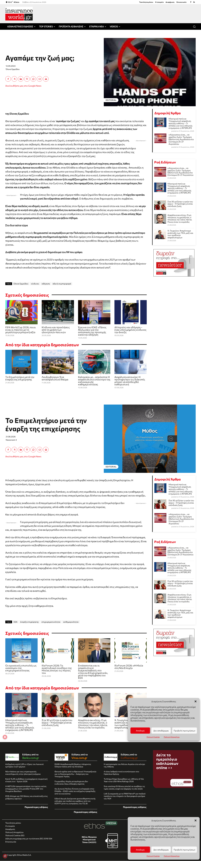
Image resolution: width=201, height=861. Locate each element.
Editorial (111, 100)
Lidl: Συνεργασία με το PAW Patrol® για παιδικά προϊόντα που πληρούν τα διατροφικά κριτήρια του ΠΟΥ (124, 796)
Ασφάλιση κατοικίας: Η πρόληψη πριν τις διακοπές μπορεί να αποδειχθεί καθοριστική (129, 380)
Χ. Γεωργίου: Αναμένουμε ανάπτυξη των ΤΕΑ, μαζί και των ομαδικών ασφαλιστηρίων (180, 234)
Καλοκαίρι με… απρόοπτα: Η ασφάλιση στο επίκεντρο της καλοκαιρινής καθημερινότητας (94, 380)
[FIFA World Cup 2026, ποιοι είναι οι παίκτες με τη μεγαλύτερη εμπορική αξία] (21, 312)
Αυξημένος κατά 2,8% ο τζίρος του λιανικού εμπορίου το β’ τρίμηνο (24, 765)
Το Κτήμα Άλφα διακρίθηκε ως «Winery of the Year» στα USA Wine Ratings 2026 (124, 780)
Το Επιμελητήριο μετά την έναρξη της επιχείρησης (19, 378)
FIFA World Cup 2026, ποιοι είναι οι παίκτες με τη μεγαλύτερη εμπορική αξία (20, 330)
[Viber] (27, 79)
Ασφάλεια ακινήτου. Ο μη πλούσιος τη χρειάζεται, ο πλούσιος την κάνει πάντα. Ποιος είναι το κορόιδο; (180, 218)
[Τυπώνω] (46, 79)
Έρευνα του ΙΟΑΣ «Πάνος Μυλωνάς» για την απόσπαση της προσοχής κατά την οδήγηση (92, 331)
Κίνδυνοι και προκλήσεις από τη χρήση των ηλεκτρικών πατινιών (56, 330)
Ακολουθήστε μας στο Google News (23, 85)
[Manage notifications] (5, 856)
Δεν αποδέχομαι (161, 849)
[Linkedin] (194, 2)
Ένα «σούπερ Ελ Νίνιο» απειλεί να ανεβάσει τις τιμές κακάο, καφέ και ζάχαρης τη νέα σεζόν (124, 787)
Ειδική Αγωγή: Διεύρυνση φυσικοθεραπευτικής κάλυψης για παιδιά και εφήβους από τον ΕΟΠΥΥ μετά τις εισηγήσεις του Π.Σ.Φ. (75, 801)
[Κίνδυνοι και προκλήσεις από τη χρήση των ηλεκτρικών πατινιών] (58, 312)
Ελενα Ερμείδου (21, 283)
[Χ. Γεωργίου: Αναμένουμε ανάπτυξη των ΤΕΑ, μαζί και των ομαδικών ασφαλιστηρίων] (160, 234)
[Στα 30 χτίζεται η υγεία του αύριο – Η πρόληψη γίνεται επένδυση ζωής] (160, 205)
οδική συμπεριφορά (62, 283)
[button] (195, 820)
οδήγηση (46, 283)
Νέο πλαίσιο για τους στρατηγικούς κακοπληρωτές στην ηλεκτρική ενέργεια (23, 772)
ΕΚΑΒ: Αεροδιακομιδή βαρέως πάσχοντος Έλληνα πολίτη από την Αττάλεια (73, 765)
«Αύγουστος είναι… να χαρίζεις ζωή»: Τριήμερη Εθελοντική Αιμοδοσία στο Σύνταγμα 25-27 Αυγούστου (181, 139)
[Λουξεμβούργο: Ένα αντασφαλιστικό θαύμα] (58, 362)
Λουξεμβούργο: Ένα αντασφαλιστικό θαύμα (55, 378)
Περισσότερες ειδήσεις (36, 807)
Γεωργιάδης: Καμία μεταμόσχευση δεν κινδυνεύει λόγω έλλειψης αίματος (71, 782)
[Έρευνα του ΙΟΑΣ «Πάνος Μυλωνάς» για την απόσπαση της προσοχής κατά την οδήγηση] (94, 312)
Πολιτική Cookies (153, 856)
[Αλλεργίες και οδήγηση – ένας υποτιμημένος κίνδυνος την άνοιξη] (130, 312)
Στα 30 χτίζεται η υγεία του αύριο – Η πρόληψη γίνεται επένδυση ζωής (180, 203)
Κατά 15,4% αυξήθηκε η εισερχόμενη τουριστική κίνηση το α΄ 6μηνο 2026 (26, 780)
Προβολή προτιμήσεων (184, 849)
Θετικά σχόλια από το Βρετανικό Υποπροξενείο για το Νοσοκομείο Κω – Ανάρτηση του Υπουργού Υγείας (75, 774)
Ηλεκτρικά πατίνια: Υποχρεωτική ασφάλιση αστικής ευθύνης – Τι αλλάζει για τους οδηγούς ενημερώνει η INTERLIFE (180, 123)
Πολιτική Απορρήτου (172, 856)
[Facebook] (190, 2)
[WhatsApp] (33, 79)
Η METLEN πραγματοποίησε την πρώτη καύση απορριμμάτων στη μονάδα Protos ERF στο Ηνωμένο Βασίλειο (25, 788)
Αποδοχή (140, 849)
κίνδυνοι (35, 283)
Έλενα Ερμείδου (13, 69)
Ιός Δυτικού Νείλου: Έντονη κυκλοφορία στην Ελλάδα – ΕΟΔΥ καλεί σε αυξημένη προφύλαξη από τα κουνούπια (75, 791)
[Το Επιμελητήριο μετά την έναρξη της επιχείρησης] (21, 362)
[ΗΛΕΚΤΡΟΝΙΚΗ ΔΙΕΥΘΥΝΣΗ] (39, 79)
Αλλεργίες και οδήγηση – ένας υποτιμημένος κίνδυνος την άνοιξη (130, 330)
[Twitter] (14, 79)
